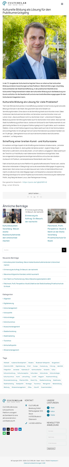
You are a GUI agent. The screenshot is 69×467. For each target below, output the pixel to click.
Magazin (41, 377)
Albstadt (6, 363)
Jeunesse (16, 370)
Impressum (54, 461)
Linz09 (34, 377)
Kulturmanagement (10, 308)
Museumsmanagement (12, 327)
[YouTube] (12, 429)
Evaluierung (44, 366)
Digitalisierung (9, 303)
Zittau (30, 387)
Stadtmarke (57, 380)
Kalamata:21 (25, 370)
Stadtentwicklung (10, 331)
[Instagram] (16, 429)
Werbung (6, 387)
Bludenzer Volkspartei (43, 363)
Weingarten (46, 384)
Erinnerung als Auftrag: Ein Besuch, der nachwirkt (34, 218)
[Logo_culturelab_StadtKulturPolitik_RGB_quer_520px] (14, 2)
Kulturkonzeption (23, 373)
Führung (52, 366)
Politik (53, 415)
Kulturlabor (34, 373)
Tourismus (7, 341)
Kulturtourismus (9, 322)
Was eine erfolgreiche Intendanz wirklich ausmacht (21, 274)
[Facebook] (4, 429)
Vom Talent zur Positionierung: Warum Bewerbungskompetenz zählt (27, 279)
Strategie (29, 384)
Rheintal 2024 (23, 380)
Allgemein (7, 299)
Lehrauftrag (26, 377)
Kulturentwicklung (9, 373)
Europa (35, 366)
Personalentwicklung (10, 380)
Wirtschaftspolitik (10, 345)
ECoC (29, 366)
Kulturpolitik (8, 313)
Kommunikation (37, 370)
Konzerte (46, 370)
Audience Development (18, 363)
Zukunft (36, 387)
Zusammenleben (46, 387)
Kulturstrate (44, 373)
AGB (43, 463)
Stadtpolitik (19, 384)
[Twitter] (8, 429)
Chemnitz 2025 (8, 366)
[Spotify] (4, 433)
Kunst (18, 377)
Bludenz (31, 363)
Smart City (34, 380)
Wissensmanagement (11, 350)
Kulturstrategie (9, 317)
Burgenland (55, 363)
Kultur (53, 370)
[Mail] (8, 433)
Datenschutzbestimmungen (33, 463)
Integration (7, 370)
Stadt (52, 408)
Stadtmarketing (9, 336)
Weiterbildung (57, 384)
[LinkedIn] (20, 429)
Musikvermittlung (51, 377)
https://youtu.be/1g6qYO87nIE (35, 182)
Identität (60, 366)
